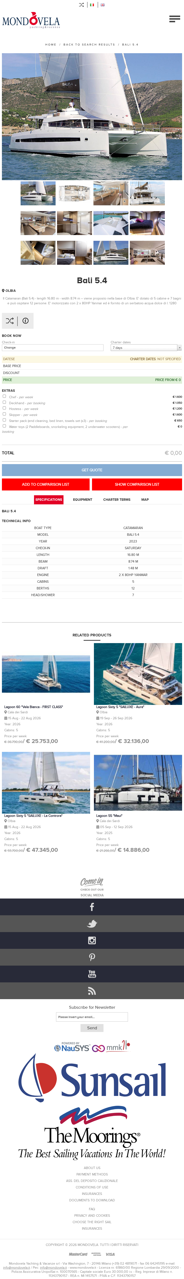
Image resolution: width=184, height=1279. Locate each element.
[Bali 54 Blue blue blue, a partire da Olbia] (92, 5)
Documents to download (92, 1200)
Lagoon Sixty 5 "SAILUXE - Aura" (120, 707)
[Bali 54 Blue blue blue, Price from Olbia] (102, 5)
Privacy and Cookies (92, 1216)
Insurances (92, 1194)
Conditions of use (92, 1187)
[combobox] (144, 347)
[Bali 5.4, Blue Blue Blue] (38, 195)
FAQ (92, 1209)
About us (92, 1168)
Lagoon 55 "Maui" (109, 816)
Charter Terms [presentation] (116, 499)
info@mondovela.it (16, 1268)
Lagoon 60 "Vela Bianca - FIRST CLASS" (33, 707)
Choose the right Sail (92, 1222)
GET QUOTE (92, 470)
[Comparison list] (81, 5)
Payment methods (92, 1174)
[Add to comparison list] (10, 321)
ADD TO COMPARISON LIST (45, 484)
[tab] (48, 499)
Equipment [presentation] (82, 499)
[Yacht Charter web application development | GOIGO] (98, 1051)
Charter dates (121, 342)
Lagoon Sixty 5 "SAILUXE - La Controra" (33, 816)
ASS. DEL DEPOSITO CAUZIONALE (92, 1181)
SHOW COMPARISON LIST (137, 484)
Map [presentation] (145, 499)
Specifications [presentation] (48, 499)
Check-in (8, 342)
